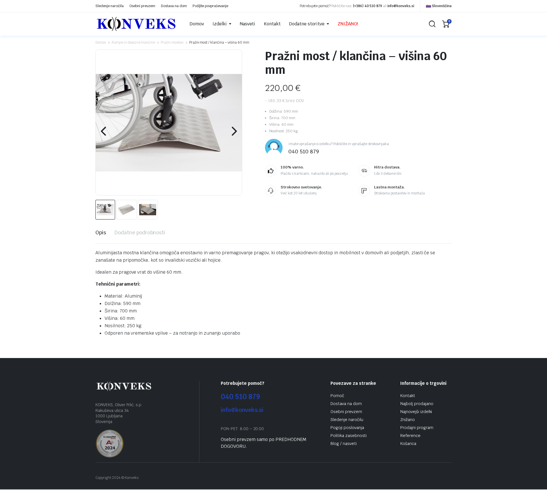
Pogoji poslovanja (347, 427)
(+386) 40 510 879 (367, 6)
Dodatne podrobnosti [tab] (140, 232)
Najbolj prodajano (416, 403)
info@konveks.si (400, 6)
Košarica (408, 443)
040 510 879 (240, 396)
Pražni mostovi (172, 42)
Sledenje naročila (109, 6)
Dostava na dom (174, 6)
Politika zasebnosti (348, 435)
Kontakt (272, 24)
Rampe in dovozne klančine (133, 42)
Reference (410, 435)
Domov (197, 24)
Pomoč (337, 395)
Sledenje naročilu (346, 419)
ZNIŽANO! (348, 24)
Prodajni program (416, 427)
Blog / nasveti (343, 443)
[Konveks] (136, 24)
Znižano (407, 419)
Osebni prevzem (142, 6)
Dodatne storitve (306, 24)
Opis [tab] (100, 232)
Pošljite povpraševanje (210, 6)
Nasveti (248, 24)
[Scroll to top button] (534, 477)
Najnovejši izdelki (416, 411)
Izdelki (220, 24)
